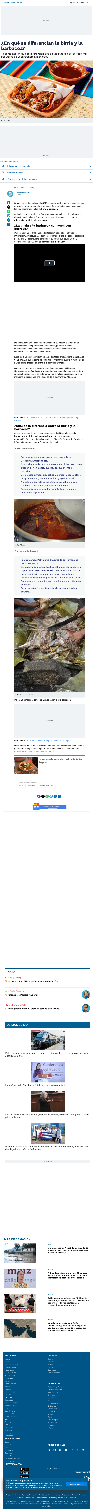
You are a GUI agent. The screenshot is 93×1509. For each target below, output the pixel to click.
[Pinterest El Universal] (77, 1450)
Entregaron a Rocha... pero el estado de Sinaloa (33, 1008)
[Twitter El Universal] (60, 1450)
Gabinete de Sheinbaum (10, 1377)
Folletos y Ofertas (55, 1389)
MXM (7, 1419)
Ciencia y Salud (11, 1416)
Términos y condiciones (58, 1498)
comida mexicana (46, 785)
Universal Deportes (12, 1403)
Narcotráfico (10, 1392)
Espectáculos (10, 1405)
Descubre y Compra (56, 1387)
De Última (9, 1450)
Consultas (9, 1436)
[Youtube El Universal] (66, 1450)
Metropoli (8, 1386)
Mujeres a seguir (11, 1364)
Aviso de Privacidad (79, 1495)
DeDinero (51, 1411)
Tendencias (9, 1414)
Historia (20, 1498)
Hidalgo (51, 1367)
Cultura (8, 1408)
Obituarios (52, 1398)
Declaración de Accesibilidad (36, 1498)
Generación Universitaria (53, 1402)
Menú (16, 188)
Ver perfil (20, 195)
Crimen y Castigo (13, 977)
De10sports (52, 1409)
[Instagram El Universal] (72, 1450)
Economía (9, 1400)
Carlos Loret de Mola (15, 1005)
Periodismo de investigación (10, 1368)
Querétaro (52, 1370)
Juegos (50, 1417)
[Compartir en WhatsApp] (8, 211)
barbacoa (31, 785)
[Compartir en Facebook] (8, 202)
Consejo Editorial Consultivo (26, 1495)
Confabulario (10, 1411)
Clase (7, 1442)
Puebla (50, 1364)
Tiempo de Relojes (12, 1458)
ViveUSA (51, 1414)
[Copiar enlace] (8, 220)
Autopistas (9, 1433)
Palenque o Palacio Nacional (23, 994)
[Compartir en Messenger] (8, 215)
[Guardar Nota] (8, 224)
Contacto (72, 1498)
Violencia (56, 1495)
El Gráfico (52, 1406)
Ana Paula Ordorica (14, 991)
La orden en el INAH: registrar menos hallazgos (33, 981)
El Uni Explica (10, 1373)
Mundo (7, 1381)
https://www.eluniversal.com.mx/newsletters (34, 752)
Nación (7, 1359)
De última (9, 1427)
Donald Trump (10, 1384)
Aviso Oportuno (54, 1392)
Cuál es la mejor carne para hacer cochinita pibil (49, 740)
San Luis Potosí (54, 1373)
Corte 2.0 (8, 1362)
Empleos (51, 1395)
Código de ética (45, 1495)
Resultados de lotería (54, 1426)
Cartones (8, 1397)
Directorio (9, 1495)
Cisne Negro (9, 1461)
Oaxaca (51, 1362)
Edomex (51, 1359)
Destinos (8, 1430)
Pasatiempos (53, 1420)
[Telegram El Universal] (49, 1450)
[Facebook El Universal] (54, 1450)
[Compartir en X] (8, 207)
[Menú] (87, 2)
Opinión (10, 972)
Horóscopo (52, 1422)
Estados (8, 1389)
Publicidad (66, 1495)
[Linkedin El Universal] (83, 1450)
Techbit (8, 1422)
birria (21, 785)
